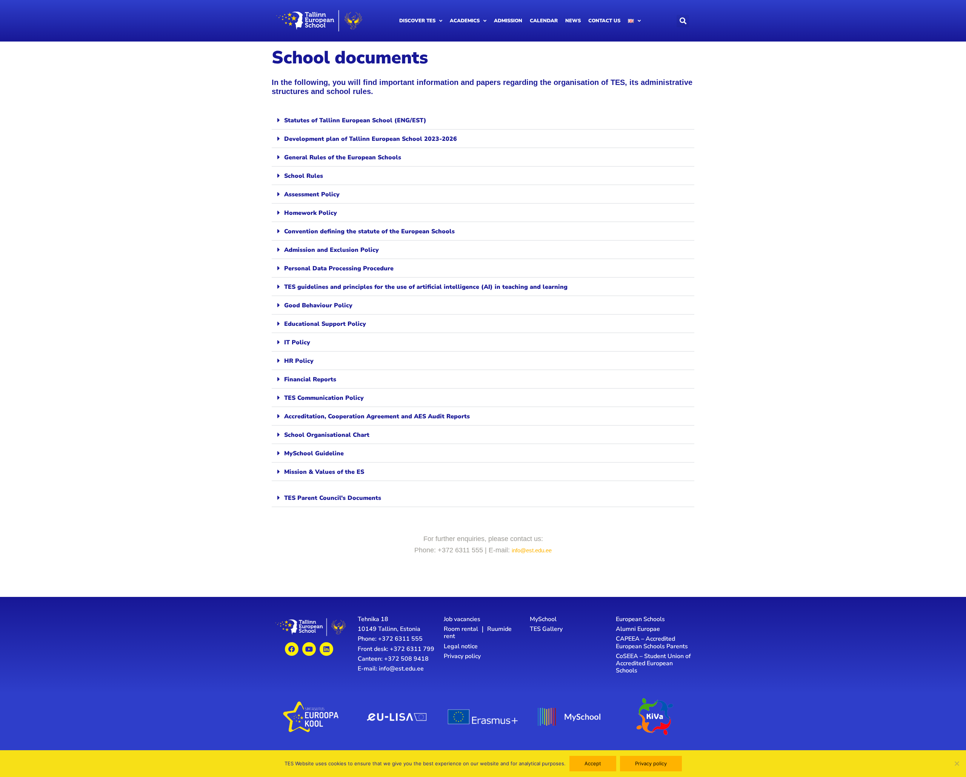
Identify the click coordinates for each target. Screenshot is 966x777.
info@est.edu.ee (532, 550)
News (573, 20)
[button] (683, 21)
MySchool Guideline (314, 453)
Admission (508, 20)
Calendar (544, 20)
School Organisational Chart (326, 435)
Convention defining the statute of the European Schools (369, 231)
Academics (465, 20)
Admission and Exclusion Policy (331, 250)
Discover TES (417, 20)
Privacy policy (651, 763)
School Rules (303, 176)
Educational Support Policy (325, 324)
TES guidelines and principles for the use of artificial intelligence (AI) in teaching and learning (426, 287)
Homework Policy (310, 213)
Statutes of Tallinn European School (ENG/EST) (355, 120)
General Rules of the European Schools (342, 157)
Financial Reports (310, 379)
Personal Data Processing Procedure (339, 268)
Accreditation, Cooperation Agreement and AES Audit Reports (377, 416)
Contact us (604, 20)
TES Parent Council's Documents (332, 498)
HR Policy (299, 361)
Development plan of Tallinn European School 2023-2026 (370, 139)
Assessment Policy (312, 194)
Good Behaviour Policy (318, 305)
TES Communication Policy (324, 398)
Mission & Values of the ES (324, 472)
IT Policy (297, 342)
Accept (593, 763)
